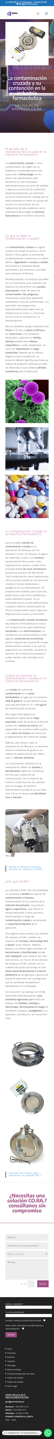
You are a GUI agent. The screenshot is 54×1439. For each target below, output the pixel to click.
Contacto (11, 1361)
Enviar (42, 1283)
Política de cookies (15, 1378)
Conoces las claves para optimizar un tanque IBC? (25, 1174)
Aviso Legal (12, 1386)
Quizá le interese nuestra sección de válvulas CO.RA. (26, 868)
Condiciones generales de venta (20, 1374)
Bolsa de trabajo (14, 1370)
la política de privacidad (31, 1321)
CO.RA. (36, 1200)
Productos (11, 1353)
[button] (48, 1433)
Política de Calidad (15, 1382)
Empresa (11, 1357)
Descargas (11, 1365)
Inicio (9, 1349)
